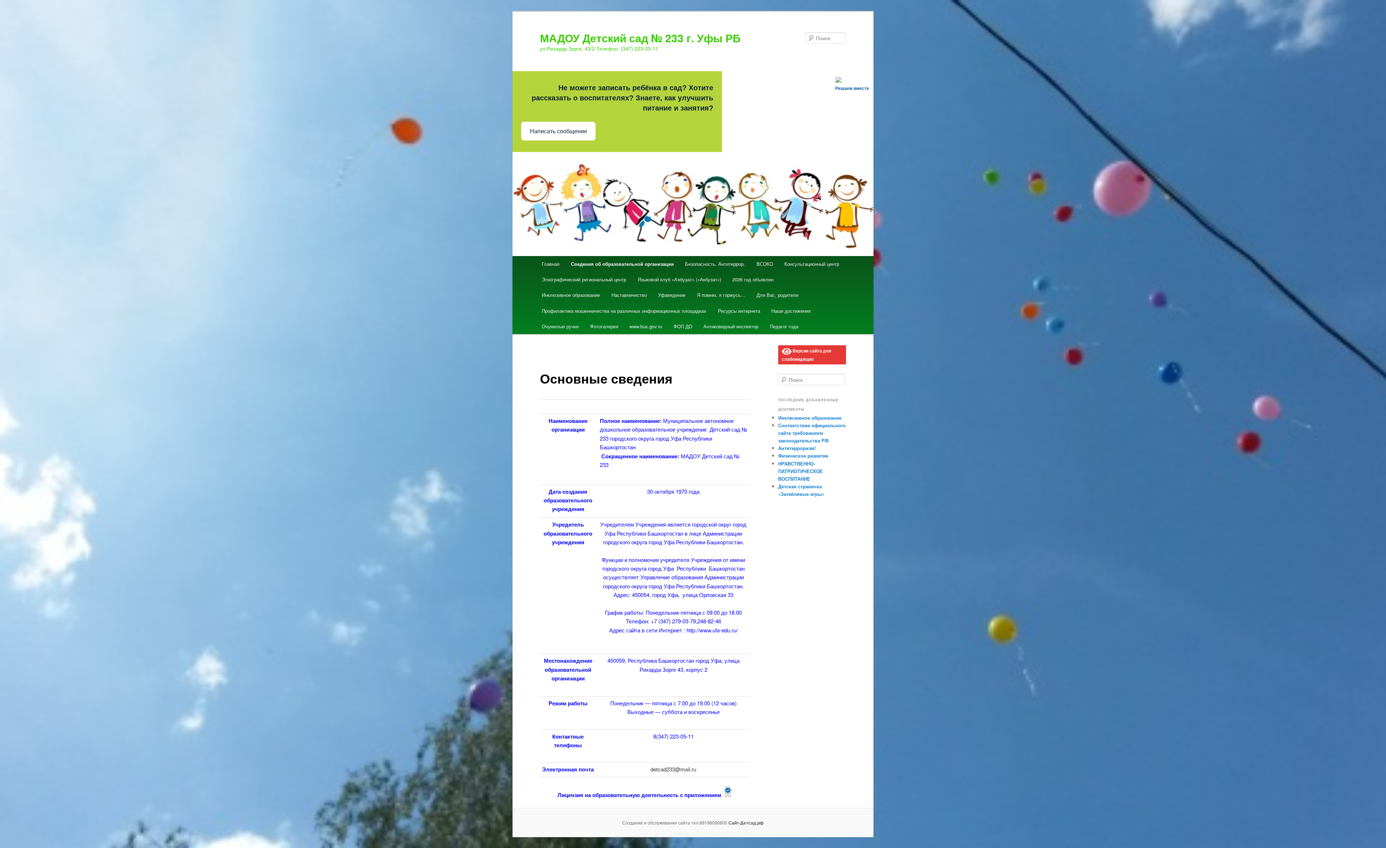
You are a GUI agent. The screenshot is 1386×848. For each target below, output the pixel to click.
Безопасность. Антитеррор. (715, 263)
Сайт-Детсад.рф (746, 822)
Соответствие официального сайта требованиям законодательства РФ (812, 433)
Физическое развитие (803, 455)
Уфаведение (671, 294)
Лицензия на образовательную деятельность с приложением (640, 795)
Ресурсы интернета (739, 310)
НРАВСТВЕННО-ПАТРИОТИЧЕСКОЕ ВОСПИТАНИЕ (800, 471)
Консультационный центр (811, 263)
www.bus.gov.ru (645, 326)
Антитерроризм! (797, 448)
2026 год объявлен (752, 279)
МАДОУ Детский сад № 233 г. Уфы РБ (640, 38)
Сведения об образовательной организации (622, 263)
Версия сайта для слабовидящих (806, 354)
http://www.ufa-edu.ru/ (712, 630)
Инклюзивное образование (571, 294)
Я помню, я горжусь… (721, 294)
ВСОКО (765, 263)
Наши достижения (791, 310)
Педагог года (784, 326)
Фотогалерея (604, 326)
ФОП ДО (683, 326)
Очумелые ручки (560, 326)
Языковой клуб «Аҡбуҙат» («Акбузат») (679, 279)
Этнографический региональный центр (584, 279)
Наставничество (629, 294)
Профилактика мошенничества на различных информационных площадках (624, 310)
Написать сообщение (558, 131)
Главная (550, 263)
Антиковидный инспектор (730, 326)
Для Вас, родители (777, 294)
